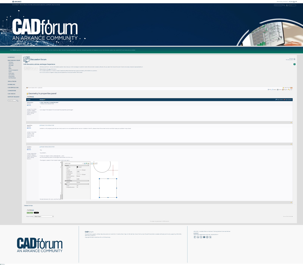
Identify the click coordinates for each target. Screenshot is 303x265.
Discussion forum (38, 59)
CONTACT (285, 1)
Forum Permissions (287, 216)
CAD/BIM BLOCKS (13, 87)
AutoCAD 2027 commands (122, 50)
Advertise (96, 237)
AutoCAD (40, 87)
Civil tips (46, 50)
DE (296, 1)
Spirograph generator (86, 50)
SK (292, 1)
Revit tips (42, 50)
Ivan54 (29, 147)
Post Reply (29, 96)
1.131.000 (14, 50)
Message (42, 99)
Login (291, 89)
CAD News (11, 62)
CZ (289, 1)
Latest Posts (287, 87)
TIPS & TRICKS (12, 81)
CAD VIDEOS (11, 93)
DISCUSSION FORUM (14, 60)
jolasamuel (30, 102)
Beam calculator (62, 50)
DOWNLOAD (11, 84)
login (10, 67)
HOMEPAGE (11, 57)
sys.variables (132, 50)
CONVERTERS (12, 90)
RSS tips (291, 58)
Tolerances (79, 50)
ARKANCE (279, 1)
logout (10, 68)
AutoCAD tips (31, 50)
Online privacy (106, 237)
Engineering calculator (71, 50)
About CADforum (91, 235)
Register (286, 89)
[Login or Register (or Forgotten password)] (287, 5)
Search (274, 89)
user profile (11, 65)
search (10, 71)
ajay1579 (29, 125)
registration (11, 63)
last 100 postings (12, 77)
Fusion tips (50, 50)
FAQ (270, 89)
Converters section (109, 50)
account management (13, 70)
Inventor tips (36, 50)
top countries (11, 74)
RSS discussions (289, 59)
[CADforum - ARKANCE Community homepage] (45, 29)
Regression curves (98, 50)
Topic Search (280, 99)
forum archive (11, 76)
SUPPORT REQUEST (13, 97)
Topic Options (288, 99)
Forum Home (31, 87)
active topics (11, 73)
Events (280, 89)
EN (36, 87)
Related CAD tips (28, 205)
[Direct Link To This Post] (40, 102)
